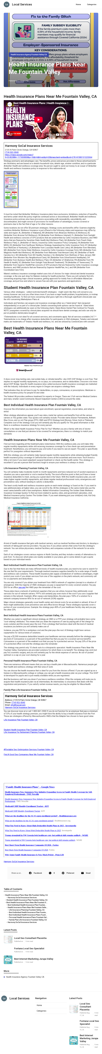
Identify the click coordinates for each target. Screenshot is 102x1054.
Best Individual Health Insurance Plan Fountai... (27, 905)
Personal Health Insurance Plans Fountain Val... (28, 917)
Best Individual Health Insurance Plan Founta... (28, 912)
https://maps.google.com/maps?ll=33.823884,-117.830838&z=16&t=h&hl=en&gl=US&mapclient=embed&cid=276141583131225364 (48, 156)
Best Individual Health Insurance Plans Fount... (28, 915)
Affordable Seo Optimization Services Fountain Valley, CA (29, 749)
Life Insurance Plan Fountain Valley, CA (20, 720)
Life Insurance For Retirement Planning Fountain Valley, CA (29, 732)
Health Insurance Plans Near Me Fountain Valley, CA (26, 895)
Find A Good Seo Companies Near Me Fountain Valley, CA (28, 754)
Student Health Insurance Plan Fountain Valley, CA (25, 730)
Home (78, 4)
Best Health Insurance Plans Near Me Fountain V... (26, 902)
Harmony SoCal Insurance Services (20, 707)
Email (88, 873)
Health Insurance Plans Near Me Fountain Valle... (28, 907)
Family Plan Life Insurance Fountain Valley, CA (28, 920)
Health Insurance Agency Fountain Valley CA (29, 55)
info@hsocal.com (18, 705)
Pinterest (70, 873)
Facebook (38, 873)
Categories (91, 4)
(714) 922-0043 (12, 152)
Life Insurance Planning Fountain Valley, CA (26, 910)
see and (21, 587)
